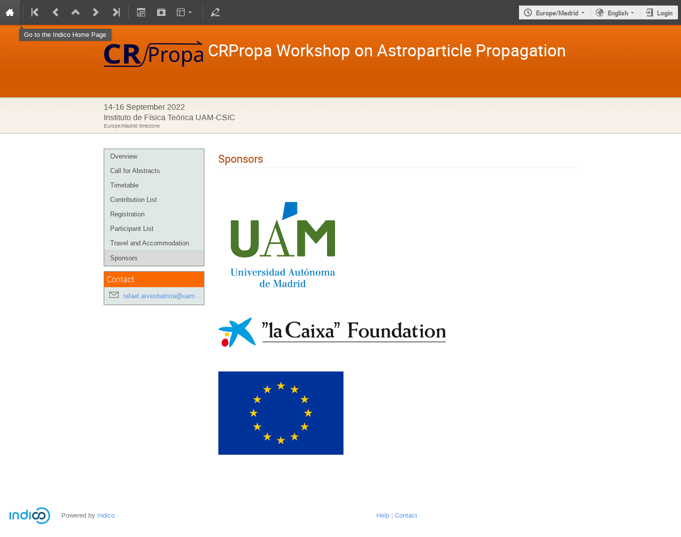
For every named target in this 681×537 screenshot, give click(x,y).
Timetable (124, 185)
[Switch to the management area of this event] (215, 12)
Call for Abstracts (135, 171)
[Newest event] (115, 12)
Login (665, 12)
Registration (127, 214)
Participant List (132, 228)
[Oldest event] (36, 12)
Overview (123, 156)
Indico (106, 515)
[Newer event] (96, 12)
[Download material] (161, 12)
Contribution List (133, 199)
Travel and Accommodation (149, 243)
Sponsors (124, 258)
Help (382, 515)
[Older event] (56, 12)
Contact (406, 515)
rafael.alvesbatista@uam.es (163, 296)
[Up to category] (76, 12)
